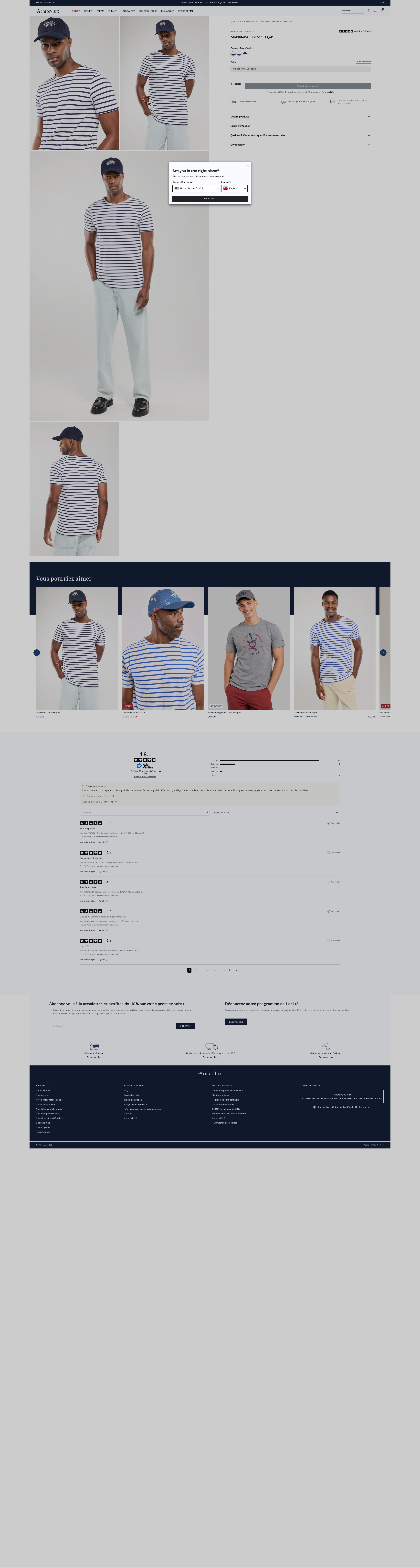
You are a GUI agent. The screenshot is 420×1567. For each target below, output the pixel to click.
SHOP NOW (210, 198)
